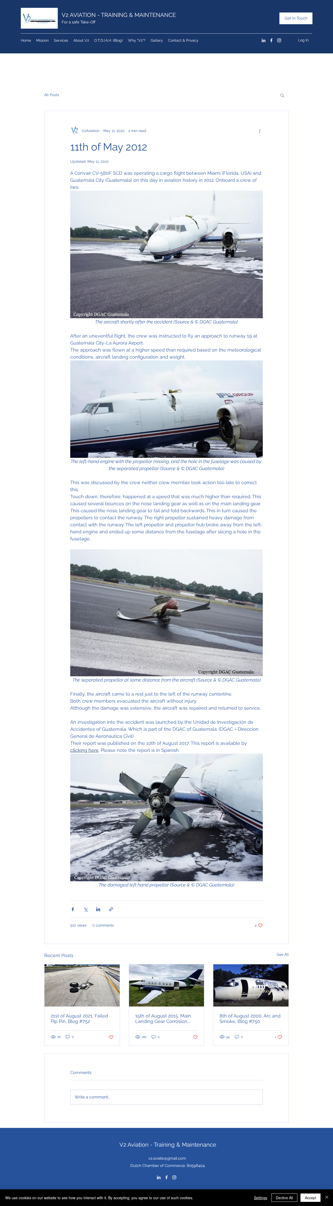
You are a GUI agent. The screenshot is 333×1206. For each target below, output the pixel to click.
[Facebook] (271, 40)
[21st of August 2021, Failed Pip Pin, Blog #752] (82, 985)
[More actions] (260, 131)
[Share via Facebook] (72, 909)
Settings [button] (260, 1197)
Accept (310, 1197)
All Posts (51, 95)
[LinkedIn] (263, 40)
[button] (282, 95)
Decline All (284, 1197)
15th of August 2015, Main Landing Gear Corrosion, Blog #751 (163, 1018)
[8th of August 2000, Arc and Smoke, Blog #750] (251, 985)
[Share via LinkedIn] (98, 909)
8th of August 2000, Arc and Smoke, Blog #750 (250, 1018)
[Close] (327, 1197)
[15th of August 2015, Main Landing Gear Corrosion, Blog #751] (166, 985)
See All (283, 954)
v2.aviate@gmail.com (167, 1158)
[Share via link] (110, 909)
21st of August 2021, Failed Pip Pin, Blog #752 (79, 1018)
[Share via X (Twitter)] (85, 909)
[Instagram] (279, 40)
